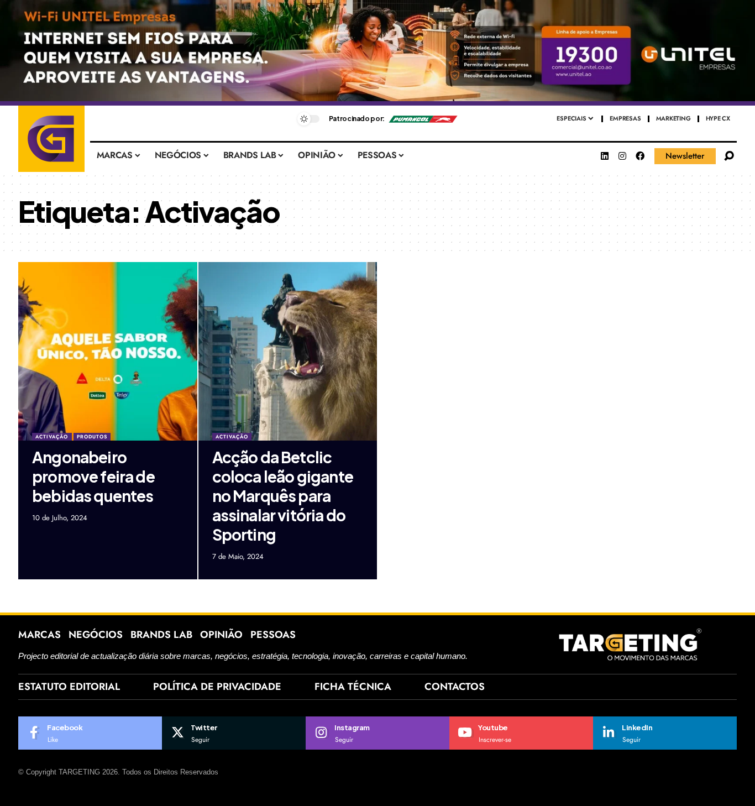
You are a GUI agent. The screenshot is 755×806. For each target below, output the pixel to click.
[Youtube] (521, 733)
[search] (729, 156)
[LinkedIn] (665, 733)
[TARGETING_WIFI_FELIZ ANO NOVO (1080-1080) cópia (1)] (377, 52)
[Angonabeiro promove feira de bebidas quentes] (107, 351)
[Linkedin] (605, 156)
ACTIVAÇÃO (51, 436)
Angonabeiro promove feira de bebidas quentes (93, 476)
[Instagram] (622, 156)
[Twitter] (234, 733)
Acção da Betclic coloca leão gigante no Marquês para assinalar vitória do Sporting (282, 495)
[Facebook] (640, 156)
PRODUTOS (92, 436)
